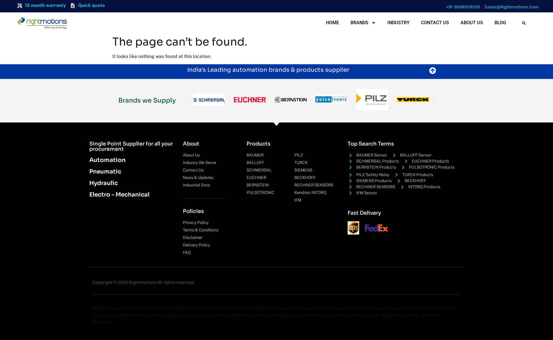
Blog (500, 22)
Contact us (435, 22)
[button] (461, 7)
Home (332, 22)
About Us (472, 22)
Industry (398, 22)
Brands (359, 22)
